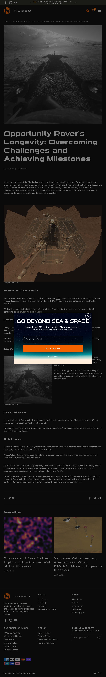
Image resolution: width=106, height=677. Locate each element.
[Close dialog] (88, 316)
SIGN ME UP (53, 348)
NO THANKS (53, 356)
